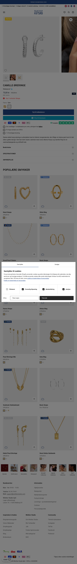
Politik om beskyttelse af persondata (14, 280)
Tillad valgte (15, 298)
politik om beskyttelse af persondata (38, 278)
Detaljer (57, 264)
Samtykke (20, 264)
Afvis (4, 298)
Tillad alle (44, 298)
